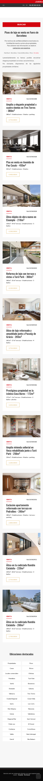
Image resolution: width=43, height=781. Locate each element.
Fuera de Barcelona (23, 53)
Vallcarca (12, 694)
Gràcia (12, 714)
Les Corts (31, 704)
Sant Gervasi (31, 719)
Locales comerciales (11, 673)
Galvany (31, 688)
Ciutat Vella (31, 699)
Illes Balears (31, 739)
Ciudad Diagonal (12, 699)
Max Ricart (7, 53)
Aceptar (20, 775)
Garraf (12, 739)
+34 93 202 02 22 (34, 5)
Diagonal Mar (12, 719)
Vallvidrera (31, 714)
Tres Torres (31, 694)
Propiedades (12, 663)
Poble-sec (12, 724)
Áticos (31, 668)
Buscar (21, 24)
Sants (12, 704)
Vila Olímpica (12, 709)
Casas (12, 668)
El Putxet (31, 724)
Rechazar (27, 775)
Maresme (31, 709)
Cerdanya (12, 729)
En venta (36, 53)
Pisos (31, 53)
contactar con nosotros (21, 48)
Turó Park (31, 678)
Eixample (12, 688)
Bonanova (31, 683)
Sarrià (12, 683)
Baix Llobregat (31, 734)
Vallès (12, 734)
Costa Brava (31, 729)
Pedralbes (12, 678)
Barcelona (14, 53)
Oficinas (31, 673)
